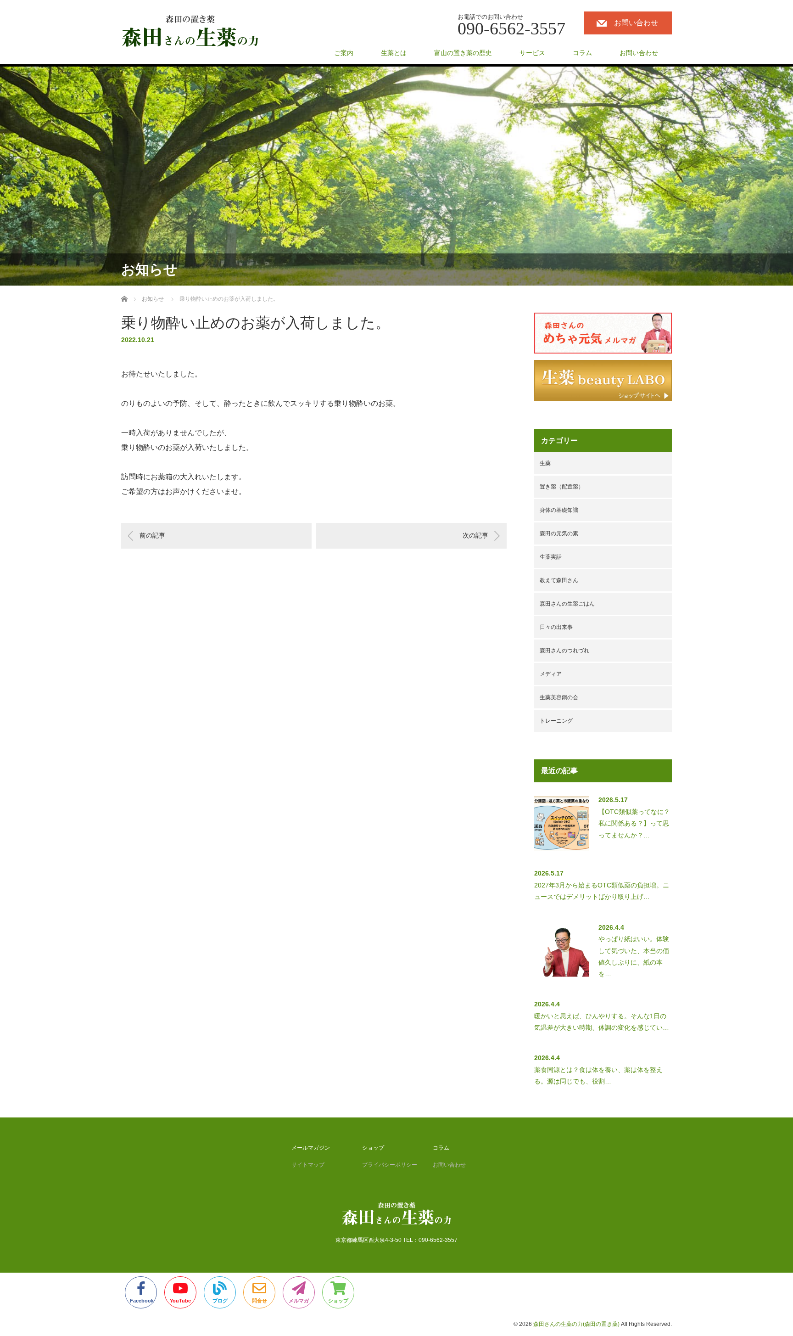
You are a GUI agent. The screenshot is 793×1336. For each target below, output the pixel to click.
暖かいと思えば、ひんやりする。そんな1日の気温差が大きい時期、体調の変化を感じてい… (601, 1021)
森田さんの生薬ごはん (567, 604)
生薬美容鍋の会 (559, 697)
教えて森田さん (559, 580)
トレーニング (556, 721)
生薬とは (394, 52)
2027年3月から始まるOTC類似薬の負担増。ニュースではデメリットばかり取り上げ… (601, 890)
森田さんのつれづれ (564, 650)
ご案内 (343, 52)
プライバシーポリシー (389, 1165)
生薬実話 (551, 557)
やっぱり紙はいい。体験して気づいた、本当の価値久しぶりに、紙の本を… (633, 956)
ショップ (373, 1148)
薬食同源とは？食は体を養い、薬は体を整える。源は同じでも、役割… (598, 1075)
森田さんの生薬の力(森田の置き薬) (576, 1324)
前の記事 (152, 535)
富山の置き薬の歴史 (463, 52)
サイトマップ (307, 1165)
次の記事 (475, 535)
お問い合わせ (636, 23)
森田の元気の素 (559, 533)
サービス (532, 52)
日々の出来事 (556, 627)
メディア (551, 674)
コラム (582, 52)
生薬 (545, 463)
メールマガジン (310, 1148)
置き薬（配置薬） (562, 486)
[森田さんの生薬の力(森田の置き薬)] (190, 31)
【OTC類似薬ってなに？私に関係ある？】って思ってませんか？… (634, 823)
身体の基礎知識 (559, 510)
